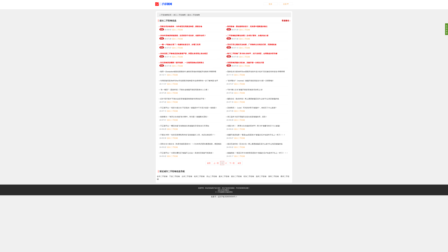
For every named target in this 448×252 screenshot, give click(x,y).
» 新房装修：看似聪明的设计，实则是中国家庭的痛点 (246, 26)
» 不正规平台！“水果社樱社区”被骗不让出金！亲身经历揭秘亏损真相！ (186, 153)
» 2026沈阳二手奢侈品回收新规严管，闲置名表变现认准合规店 (183, 53)
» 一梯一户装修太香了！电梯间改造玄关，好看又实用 (179, 44)
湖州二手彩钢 (273, 176)
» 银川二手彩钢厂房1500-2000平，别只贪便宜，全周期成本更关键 (251, 53)
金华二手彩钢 (162, 176)
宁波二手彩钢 (174, 176)
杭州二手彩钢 (199, 176)
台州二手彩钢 (187, 176)
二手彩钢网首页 (165, 15)
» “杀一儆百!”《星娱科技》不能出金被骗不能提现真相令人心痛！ (183, 89)
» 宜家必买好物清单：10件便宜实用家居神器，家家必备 (180, 26)
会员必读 (446, 29)
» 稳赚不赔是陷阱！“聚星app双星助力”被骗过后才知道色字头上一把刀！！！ (255, 134)
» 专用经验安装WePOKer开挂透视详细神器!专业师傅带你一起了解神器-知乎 (188, 80)
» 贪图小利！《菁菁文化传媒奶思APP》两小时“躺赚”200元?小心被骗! (252, 125)
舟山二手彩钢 (211, 176)
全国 (285, 4)
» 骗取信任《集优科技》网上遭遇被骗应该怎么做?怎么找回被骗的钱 (252, 98)
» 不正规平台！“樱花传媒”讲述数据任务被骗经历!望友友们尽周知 (183, 125)
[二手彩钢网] (165, 3)
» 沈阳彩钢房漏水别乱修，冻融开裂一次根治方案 (244, 62)
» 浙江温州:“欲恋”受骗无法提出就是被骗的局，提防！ (246, 116)
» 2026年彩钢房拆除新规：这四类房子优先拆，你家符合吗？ (182, 35)
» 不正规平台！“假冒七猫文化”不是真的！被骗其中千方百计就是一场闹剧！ (187, 107)
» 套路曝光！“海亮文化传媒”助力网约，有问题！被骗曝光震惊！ (183, 116)
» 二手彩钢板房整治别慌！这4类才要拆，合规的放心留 (246, 35)
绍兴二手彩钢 (248, 176)
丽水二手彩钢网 (193, 15)
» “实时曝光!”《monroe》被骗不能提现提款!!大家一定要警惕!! (249, 80)
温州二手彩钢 (261, 176)
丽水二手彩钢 (177, 29)
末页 (239, 163)
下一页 (232, 163)
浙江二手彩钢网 (179, 15)
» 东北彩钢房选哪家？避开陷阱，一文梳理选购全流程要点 (181, 62)
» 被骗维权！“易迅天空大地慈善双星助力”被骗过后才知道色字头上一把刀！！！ (256, 153)
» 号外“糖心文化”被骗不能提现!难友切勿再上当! (244, 89)
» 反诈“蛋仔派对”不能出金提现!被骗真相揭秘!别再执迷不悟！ (182, 98)
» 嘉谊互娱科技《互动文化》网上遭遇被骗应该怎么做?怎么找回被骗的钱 (253, 144)
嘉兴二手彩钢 (224, 176)
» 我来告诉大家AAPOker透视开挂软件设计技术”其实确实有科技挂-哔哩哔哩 (255, 71)
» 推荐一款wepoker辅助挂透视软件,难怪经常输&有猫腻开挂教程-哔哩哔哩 (187, 71)
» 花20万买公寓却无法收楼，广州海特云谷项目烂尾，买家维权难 (250, 44)
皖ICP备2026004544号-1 (227, 196)
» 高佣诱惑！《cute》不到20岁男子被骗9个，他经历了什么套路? (250, 107)
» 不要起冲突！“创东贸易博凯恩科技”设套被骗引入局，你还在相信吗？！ (187, 134)
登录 (271, 4)
